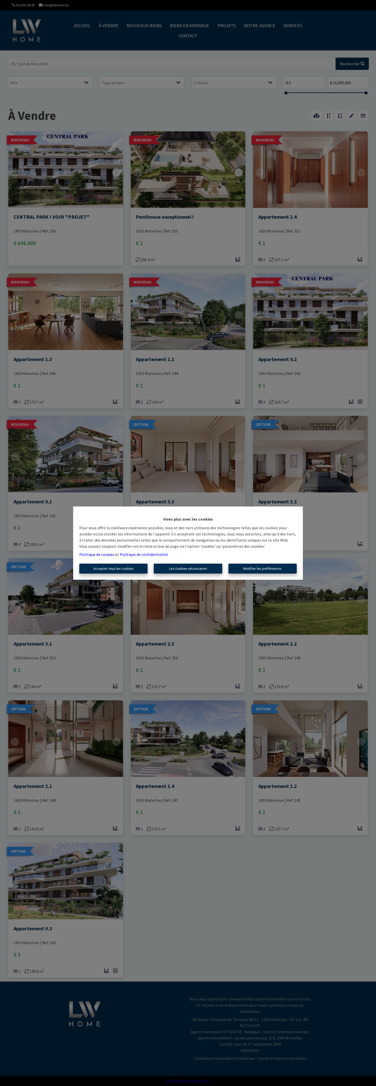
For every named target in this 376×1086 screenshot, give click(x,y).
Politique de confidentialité (144, 554)
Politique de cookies (96, 554)
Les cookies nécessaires (188, 568)
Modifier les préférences (262, 568)
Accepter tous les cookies (113, 568)
